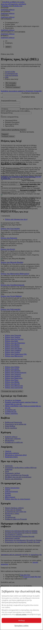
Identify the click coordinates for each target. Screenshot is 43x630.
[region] (21, 608)
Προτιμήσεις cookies (21, 626)
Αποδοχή (21, 620)
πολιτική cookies (21, 614)
